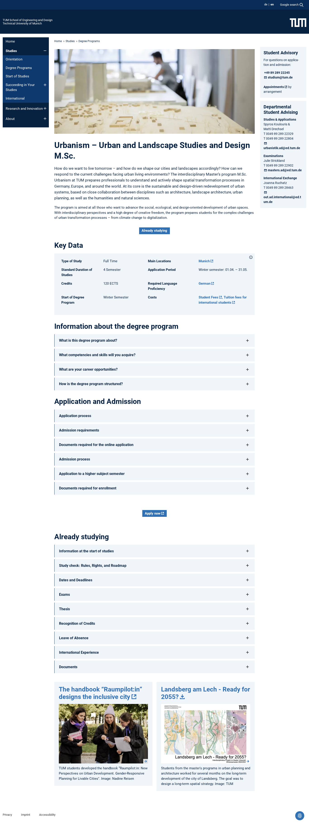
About (10, 119)
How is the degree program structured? (91, 384)
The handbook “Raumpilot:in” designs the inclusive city (100, 693)
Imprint (25, 814)
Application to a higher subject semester (92, 474)
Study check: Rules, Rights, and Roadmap (92, 565)
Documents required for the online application (96, 445)
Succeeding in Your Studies (20, 87)
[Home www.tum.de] (298, 22)
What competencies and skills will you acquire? (97, 355)
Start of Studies (17, 76)
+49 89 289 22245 (277, 72)
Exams (64, 594)
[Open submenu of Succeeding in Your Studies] (45, 85)
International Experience (79, 652)
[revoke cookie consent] (299, 815)
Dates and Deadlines (75, 580)
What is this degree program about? (88, 340)
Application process (75, 416)
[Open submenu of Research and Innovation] (45, 108)
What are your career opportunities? (88, 369)
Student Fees (208, 297)
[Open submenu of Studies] (45, 50)
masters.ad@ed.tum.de (285, 170)
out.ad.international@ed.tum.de (282, 199)
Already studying (154, 231)
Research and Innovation (24, 109)
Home (10, 41)
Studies (11, 51)
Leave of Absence (73, 638)
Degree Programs (19, 68)
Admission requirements (79, 430)
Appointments (274, 87)
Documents (68, 667)
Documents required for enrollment (87, 488)
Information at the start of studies (86, 551)
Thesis (64, 609)
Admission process (74, 459)
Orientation (14, 59)
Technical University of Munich (22, 23)
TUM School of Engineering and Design (27, 20)
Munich (204, 261)
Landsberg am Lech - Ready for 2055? (205, 693)
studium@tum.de (280, 77)
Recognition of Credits (77, 623)
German (204, 283)
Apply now (152, 513)
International (15, 98)
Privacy (7, 814)
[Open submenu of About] (45, 118)
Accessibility (47, 814)
